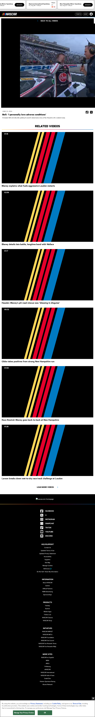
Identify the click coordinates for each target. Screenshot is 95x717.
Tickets (78, 14)
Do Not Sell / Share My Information (47, 572)
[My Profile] (91, 14)
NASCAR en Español (47, 657)
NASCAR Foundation (47, 637)
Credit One (47, 678)
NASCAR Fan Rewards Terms (47, 643)
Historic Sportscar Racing (47, 681)
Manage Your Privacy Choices (24, 713)
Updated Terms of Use (47, 550)
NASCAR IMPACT (47, 631)
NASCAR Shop (47, 620)
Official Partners (47, 588)
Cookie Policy (56, 703)
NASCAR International (47, 672)
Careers (47, 585)
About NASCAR (47, 582)
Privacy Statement (36, 703)
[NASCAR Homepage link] (47, 497)
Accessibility (47, 556)
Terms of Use (77, 703)
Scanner (47, 608)
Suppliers (47, 559)
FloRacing (47, 666)
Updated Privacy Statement (47, 553)
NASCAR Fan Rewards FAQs (47, 646)
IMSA (47, 660)
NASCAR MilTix (47, 634)
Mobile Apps (47, 611)
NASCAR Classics (47, 617)
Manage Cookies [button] (48, 565)
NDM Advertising (47, 591)
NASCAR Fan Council (47, 640)
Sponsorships (47, 594)
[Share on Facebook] (87, 112)
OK (45, 713)
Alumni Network (47, 684)
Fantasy (47, 605)
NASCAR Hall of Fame (47, 675)
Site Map (47, 562)
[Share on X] (91, 112)
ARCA (47, 663)
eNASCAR (47, 669)
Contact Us (47, 547)
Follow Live (47, 614)
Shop (85, 14)
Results (19, 5)
